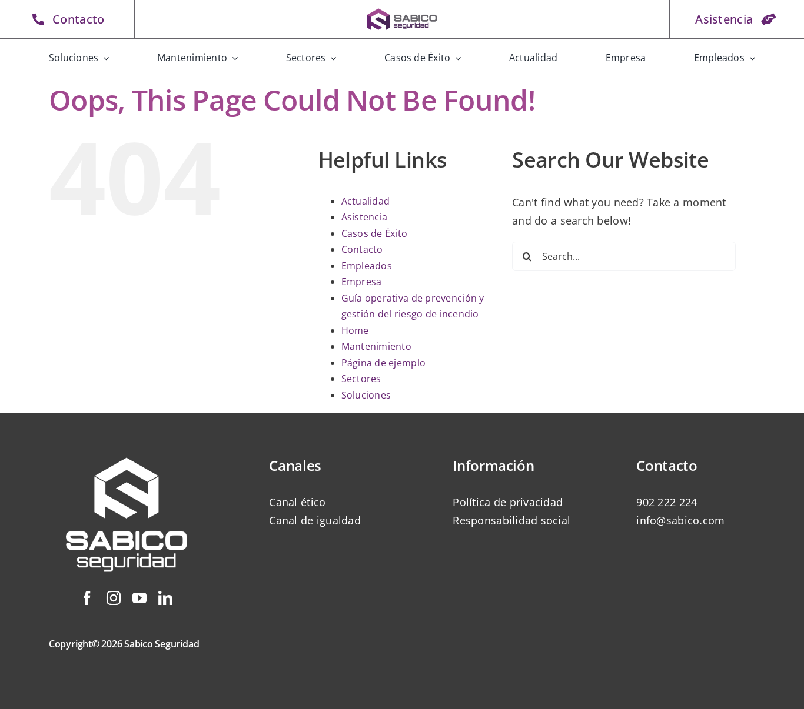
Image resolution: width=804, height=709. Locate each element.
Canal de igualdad (315, 520)
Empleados (366, 265)
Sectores (361, 378)
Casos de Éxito (374, 233)
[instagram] (114, 598)
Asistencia (364, 216)
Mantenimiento (376, 346)
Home (355, 330)
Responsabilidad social (511, 520)
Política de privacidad (508, 502)
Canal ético (297, 502)
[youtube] (139, 598)
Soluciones (366, 395)
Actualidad (365, 201)
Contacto (362, 249)
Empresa (361, 281)
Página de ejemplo (383, 362)
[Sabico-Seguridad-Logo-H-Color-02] (402, 11)
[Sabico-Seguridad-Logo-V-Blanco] (126, 444)
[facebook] (87, 598)
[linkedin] (165, 598)
